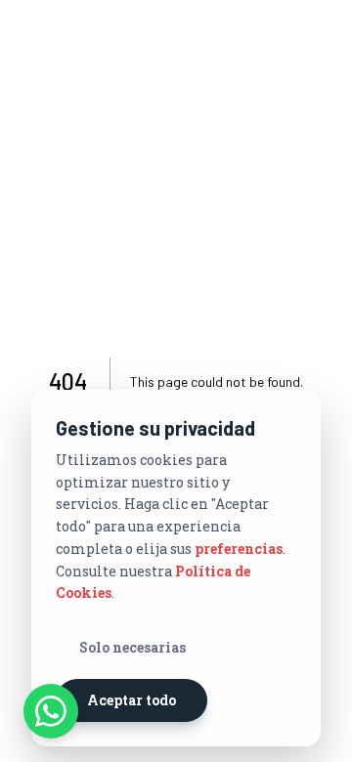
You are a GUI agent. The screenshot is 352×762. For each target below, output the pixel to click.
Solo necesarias (132, 647)
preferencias (239, 548)
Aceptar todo (131, 700)
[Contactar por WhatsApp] (50, 711)
